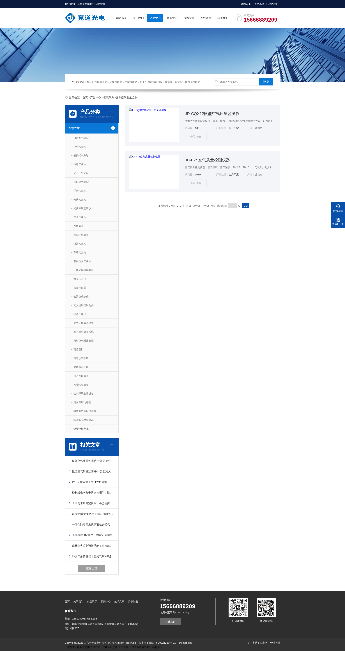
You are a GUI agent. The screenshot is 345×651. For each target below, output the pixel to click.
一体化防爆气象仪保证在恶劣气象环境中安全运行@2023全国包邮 (93, 524)
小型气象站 (79, 146)
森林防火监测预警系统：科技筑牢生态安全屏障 (93, 545)
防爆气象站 (79, 164)
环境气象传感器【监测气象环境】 (92, 556)
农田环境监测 (81, 234)
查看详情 (195, 136)
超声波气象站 (81, 137)
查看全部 (91, 568)
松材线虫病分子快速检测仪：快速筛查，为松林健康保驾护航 (93, 492)
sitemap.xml (185, 642)
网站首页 (121, 17)
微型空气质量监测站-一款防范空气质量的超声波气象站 (93, 460)
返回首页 (246, 4)
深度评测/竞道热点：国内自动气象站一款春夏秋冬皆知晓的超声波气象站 (93, 513)
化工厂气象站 (81, 173)
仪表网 (263, 642)
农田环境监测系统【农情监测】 (91, 481)
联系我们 (273, 4)
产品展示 (92, 601)
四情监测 (78, 226)
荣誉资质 (133, 601)
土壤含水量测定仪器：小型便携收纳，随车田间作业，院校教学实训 (93, 503)
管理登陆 (275, 642)
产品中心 (155, 17)
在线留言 (260, 4)
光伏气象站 (79, 199)
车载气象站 (79, 252)
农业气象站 (79, 217)
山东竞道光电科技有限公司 (90, 4)
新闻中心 (172, 17)
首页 (85, 97)
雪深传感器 (79, 287)
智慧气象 (108, 97)
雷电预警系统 (81, 358)
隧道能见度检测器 (83, 420)
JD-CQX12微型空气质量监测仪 (212, 113)
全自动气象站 (81, 181)
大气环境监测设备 (83, 323)
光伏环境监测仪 (82, 208)
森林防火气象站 (82, 261)
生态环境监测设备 (83, 393)
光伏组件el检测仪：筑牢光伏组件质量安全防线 (93, 535)
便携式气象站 (81, 155)
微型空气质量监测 (126, 97)
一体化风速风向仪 (83, 270)
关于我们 (138, 17)
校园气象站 (79, 243)
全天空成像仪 (81, 296)
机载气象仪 (79, 314)
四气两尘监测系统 (83, 331)
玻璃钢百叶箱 (81, 367)
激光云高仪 (79, 278)
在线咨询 (170, 621)
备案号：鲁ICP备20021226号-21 (157, 642)
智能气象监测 (81, 384)
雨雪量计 (78, 349)
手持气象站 (79, 190)
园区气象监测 (81, 375)
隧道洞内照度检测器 (84, 411)
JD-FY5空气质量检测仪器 (207, 160)
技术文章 (189, 17)
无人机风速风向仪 (83, 305)
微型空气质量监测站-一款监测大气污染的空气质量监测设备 (93, 471)
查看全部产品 (81, 428)
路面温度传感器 (82, 402)
